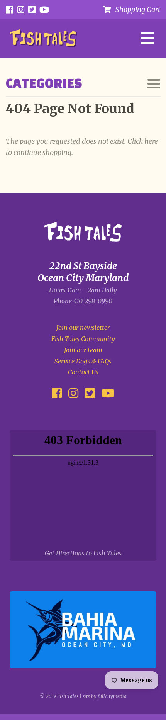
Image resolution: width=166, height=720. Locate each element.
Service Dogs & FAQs (83, 361)
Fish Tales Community (83, 339)
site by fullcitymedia (105, 696)
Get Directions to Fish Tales (83, 553)
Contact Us (83, 372)
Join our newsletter (83, 327)
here (151, 141)
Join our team (83, 350)
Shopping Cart (135, 9)
